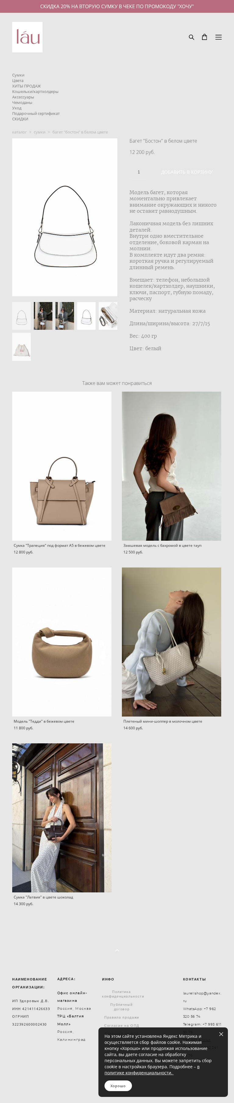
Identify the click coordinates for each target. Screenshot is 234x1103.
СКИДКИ (20, 119)
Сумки (18, 75)
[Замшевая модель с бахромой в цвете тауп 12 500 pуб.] (171, 466)
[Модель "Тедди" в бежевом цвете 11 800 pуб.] (62, 642)
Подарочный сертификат (36, 113)
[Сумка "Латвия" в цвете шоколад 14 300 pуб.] (62, 817)
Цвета (17, 80)
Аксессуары (23, 97)
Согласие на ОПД (121, 1025)
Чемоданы (22, 102)
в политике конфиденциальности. (152, 1070)
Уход (16, 108)
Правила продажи (121, 1017)
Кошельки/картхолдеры (35, 91)
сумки (39, 132)
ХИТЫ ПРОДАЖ (26, 86)
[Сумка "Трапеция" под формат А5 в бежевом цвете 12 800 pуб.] (62, 466)
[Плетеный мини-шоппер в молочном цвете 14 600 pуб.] (171, 642)
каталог (19, 132)
